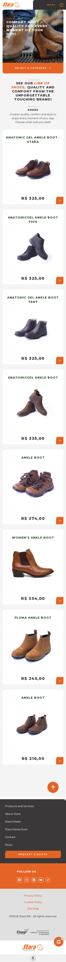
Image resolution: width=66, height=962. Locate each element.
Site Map (33, 908)
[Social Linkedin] (33, 879)
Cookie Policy (33, 902)
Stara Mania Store (16, 829)
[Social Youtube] (40, 879)
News (8, 844)
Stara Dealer (13, 821)
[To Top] (53, 787)
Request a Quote (33, 854)
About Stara (13, 813)
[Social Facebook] (18, 879)
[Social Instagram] (26, 879)
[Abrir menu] (61, 5)
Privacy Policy (33, 895)
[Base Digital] (33, 958)
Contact (10, 837)
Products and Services (19, 806)
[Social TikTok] (47, 879)
